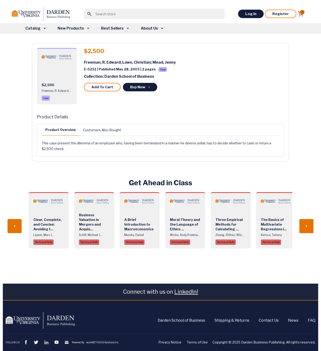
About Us (150, 28)
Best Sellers (112, 28)
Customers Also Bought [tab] (102, 130)
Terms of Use (197, 342)
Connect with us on (160, 291)
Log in (250, 14)
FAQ (311, 320)
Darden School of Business (181, 320)
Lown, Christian (136, 62)
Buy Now (137, 87)
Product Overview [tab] (60, 130)
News (293, 320)
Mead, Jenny (164, 62)
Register (280, 14)
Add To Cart (102, 87)
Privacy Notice (169, 342)
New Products (71, 28)
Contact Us (269, 320)
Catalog (33, 28)
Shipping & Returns (232, 320)
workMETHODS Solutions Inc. (102, 342)
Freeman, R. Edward (102, 62)
